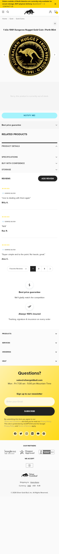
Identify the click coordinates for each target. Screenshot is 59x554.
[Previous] (4, 55)
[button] (29, 125)
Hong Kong (34, 482)
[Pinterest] (44, 433)
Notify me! (29, 115)
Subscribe (29, 411)
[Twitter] (21, 433)
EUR (38, 486)
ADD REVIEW (48, 178)
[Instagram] (26, 433)
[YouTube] (38, 433)
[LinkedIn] (32, 433)
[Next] (55, 55)
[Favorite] (55, 23)
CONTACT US (8, 6)
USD (34, 486)
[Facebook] (15, 433)
